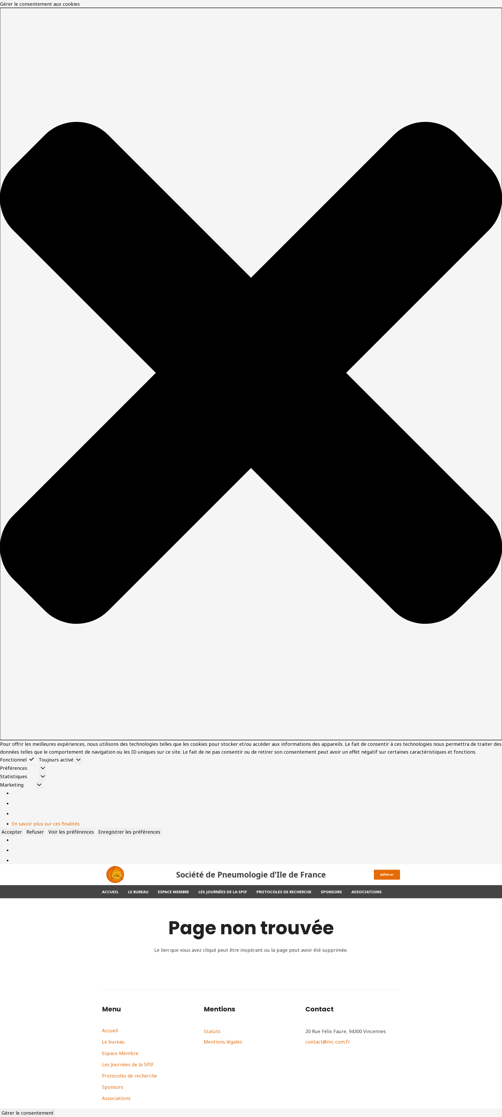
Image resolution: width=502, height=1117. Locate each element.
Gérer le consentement (28, 1113)
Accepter (12, 832)
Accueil (110, 1030)
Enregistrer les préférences (129, 832)
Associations (116, 1098)
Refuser (35, 832)
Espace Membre (120, 1053)
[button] (251, 374)
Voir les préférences (71, 832)
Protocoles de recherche (129, 1076)
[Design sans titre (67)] (115, 875)
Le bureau (113, 1042)
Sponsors (112, 1087)
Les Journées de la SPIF (128, 1064)
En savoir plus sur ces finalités (46, 824)
